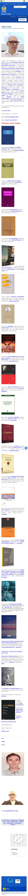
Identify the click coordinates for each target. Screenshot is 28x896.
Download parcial (14, 301)
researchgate (10, 823)
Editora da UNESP (19, 150)
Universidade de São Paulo (8, 65)
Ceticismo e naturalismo (11, 89)
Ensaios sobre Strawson (13, 387)
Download (4, 391)
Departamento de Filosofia (8, 74)
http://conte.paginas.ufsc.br (12, 116)
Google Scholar (14, 821)
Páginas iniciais (5, 731)
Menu (23, 20)
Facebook (12, 824)
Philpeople (21, 820)
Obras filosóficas (9, 93)
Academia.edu (14, 820)
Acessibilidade (6, 3)
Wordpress (23, 892)
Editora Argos (10, 269)
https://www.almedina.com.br (8, 721)
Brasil (4, 1)
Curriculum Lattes (5, 110)
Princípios (17, 71)
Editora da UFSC (12, 418)
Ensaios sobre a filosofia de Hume (9, 656)
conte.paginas (17, 823)
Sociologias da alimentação (17, 476)
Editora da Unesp (16, 211)
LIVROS (3, 741)
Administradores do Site (21, 16)
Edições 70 (18, 717)
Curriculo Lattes (5, 820)
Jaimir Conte (6, 26)
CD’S (2, 738)
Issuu (4, 821)
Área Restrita (13, 16)
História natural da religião (15, 84)
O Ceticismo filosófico (13, 417)
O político (16, 446)
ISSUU (2, 663)
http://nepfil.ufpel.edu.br (8, 647)
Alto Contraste (13, 3)
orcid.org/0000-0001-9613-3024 (10, 811)
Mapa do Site (19, 3)
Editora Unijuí (4, 359)
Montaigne (4, 87)
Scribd (8, 821)
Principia (18, 77)
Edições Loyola (5, 327)
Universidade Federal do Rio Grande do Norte (12, 68)
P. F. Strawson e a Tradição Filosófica (10, 688)
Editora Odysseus (16, 240)
